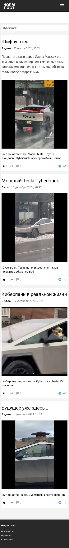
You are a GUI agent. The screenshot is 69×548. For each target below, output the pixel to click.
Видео (6, 48)
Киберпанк (9, 381)
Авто (5, 187)
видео (6, 154)
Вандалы (8, 158)
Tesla (39, 154)
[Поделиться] (11, 166)
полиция (8, 385)
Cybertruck (23, 158)
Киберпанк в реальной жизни (34, 294)
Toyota (49, 154)
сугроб (29, 271)
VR (62, 381)
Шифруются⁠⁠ (15, 42)
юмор (57, 158)
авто (15, 154)
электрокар (52, 495)
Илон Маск (27, 154)
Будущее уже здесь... (25, 408)
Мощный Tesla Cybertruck (30, 181)
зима (54, 267)
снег (47, 267)
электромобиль (41, 158)
